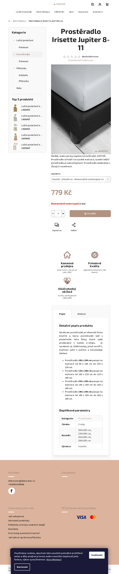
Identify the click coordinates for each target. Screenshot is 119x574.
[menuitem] (24, 12)
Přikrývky (22, 68)
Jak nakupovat (16, 516)
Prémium (23, 47)
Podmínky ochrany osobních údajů (26, 524)
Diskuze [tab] (82, 314)
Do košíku (91, 213)
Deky (19, 88)
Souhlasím (96, 555)
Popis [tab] (62, 314)
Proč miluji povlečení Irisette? (24, 533)
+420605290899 (16, 484)
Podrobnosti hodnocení (80, 60)
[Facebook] (11, 491)
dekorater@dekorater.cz (21, 481)
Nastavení (22, 567)
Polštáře (23, 75)
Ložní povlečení (25, 40)
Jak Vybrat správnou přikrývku (24, 537)
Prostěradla (23, 54)
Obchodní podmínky (19, 520)
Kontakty (13, 529)
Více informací (54, 559)
